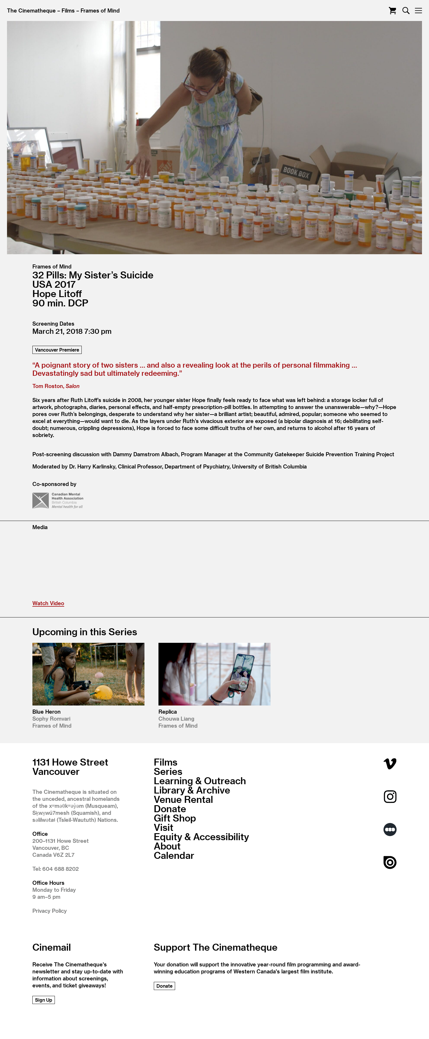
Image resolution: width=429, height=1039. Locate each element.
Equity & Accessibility (201, 836)
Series (168, 771)
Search (406, 10)
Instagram (390, 796)
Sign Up (43, 1000)
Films (68, 10)
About (167, 845)
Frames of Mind (100, 10)
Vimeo (390, 763)
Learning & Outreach (200, 780)
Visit (163, 827)
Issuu (390, 862)
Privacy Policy (49, 911)
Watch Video (48, 603)
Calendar (174, 855)
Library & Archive (192, 789)
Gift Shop (175, 817)
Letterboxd (390, 829)
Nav (418, 10)
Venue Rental (183, 799)
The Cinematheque (31, 10)
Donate (170, 808)
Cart (392, 10)
